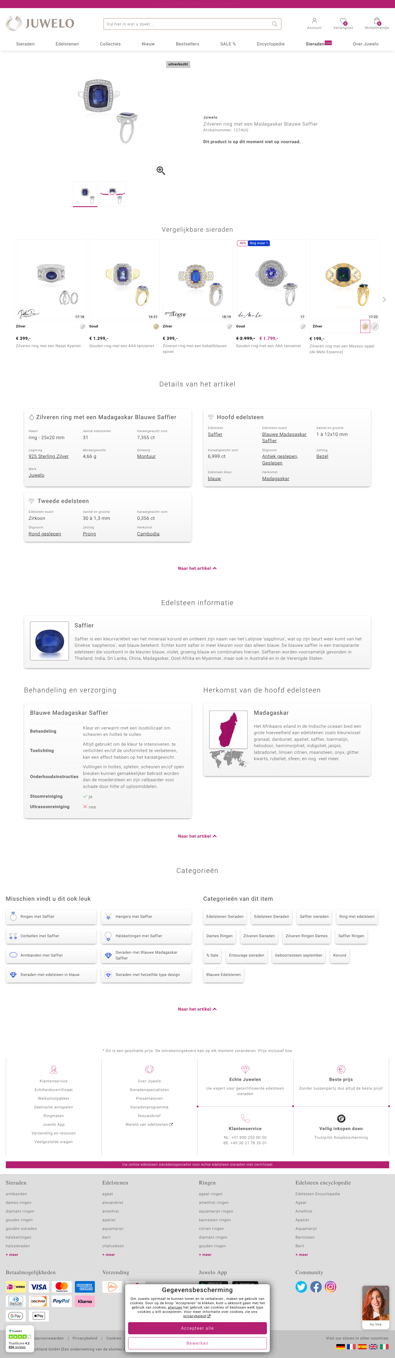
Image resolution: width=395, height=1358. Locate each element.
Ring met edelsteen (356, 917)
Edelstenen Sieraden (224, 917)
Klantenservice (54, 1081)
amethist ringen (214, 1203)
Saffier (215, 434)
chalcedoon (113, 1246)
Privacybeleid (85, 1338)
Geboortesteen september (298, 955)
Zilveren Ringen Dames (307, 936)
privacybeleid (194, 1316)
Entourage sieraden (246, 955)
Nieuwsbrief (149, 1116)
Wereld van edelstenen (146, 1124)
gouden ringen (19, 1220)
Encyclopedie (271, 44)
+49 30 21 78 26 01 (249, 1143)
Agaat (301, 1203)
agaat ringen (211, 1194)
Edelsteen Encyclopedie (318, 1194)
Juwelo (37, 475)
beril (106, 1237)
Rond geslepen (45, 533)
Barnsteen (305, 1237)
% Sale (212, 955)
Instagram (330, 1287)
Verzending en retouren (54, 1133)
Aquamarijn (306, 1229)
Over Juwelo (366, 44)
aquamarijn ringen (216, 1211)
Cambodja (148, 533)
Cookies (113, 1338)
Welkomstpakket (53, 1098)
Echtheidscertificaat (54, 1090)
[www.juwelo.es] (362, 1346)
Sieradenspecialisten (149, 1090)
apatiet (109, 1220)
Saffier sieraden (314, 917)
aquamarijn (113, 1229)
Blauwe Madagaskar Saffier (284, 438)
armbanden (16, 1194)
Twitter (301, 1287)
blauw (214, 478)
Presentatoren (149, 1098)
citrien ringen (211, 1229)
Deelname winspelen (53, 1107)
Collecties (110, 44)
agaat (107, 1194)
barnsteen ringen (215, 1220)
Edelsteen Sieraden (271, 917)
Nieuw (148, 44)
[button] (315, 24)
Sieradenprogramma (149, 1107)
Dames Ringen (219, 936)
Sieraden (25, 44)
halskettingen (19, 1237)
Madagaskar (275, 478)
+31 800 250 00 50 (249, 1137)
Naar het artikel (194, 568)
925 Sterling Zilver (49, 456)
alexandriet (112, 1203)
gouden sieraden (21, 1229)
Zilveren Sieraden (259, 936)
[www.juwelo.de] (340, 1346)
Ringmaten (54, 1116)
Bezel (322, 456)
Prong (89, 533)
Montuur (146, 456)
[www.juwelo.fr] (351, 1346)
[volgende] (383, 299)
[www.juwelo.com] (373, 1346)
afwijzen (175, 1307)
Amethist (304, 1211)
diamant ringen (20, 1211)
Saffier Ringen (351, 936)
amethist (110, 1211)
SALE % (228, 44)
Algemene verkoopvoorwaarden (35, 1338)
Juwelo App (54, 1124)
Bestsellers (187, 44)
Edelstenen (67, 44)
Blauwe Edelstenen (223, 975)
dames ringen (19, 1203)
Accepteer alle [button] (197, 1328)
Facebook (316, 1287)
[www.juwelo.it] (384, 1346)
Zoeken (275, 24)
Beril (300, 1246)
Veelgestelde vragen (54, 1142)
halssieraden (18, 1246)
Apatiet (302, 1220)
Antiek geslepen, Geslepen (280, 460)
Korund (339, 955)
